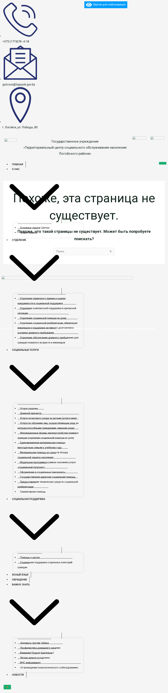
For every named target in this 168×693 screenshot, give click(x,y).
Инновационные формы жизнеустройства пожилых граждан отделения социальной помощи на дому (48, 435)
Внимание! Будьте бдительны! (37, 652)
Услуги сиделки (29, 408)
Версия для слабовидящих (109, 4)
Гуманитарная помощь (33, 491)
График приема (28, 232)
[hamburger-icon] (162, 163)
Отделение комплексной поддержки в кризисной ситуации (47, 311)
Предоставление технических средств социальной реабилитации (48, 484)
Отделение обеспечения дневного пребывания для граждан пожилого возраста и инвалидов (48, 340)
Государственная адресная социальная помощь (47, 476)
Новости (18, 674)
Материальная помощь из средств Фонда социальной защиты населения (43, 455)
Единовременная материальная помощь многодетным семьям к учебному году (42, 445)
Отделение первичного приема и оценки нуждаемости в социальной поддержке (42, 301)
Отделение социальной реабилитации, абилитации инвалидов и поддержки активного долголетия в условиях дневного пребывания (47, 328)
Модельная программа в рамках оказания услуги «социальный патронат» (47, 465)
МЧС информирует (30, 662)
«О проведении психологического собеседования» (49, 667)
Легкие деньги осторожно (35, 657)
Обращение (19, 579)
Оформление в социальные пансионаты (42, 472)
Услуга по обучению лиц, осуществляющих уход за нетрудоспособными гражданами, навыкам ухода (48, 426)
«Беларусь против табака (34, 642)
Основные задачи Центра (34, 227)
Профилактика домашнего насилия (40, 647)
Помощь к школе (30, 557)
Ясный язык (20, 574)
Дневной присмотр (31, 413)
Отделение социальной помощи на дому (43, 318)
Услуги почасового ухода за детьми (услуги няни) (48, 418)
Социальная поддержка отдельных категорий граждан (45, 565)
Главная (17, 164)
